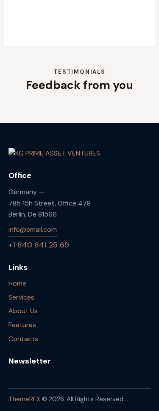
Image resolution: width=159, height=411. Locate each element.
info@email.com (32, 229)
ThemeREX (24, 399)
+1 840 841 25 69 (38, 245)
